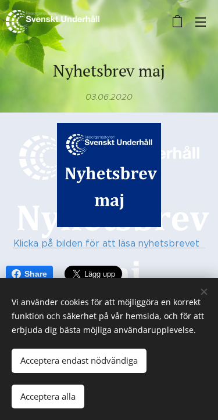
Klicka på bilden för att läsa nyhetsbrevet (109, 243)
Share (35, 273)
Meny (200, 21)
